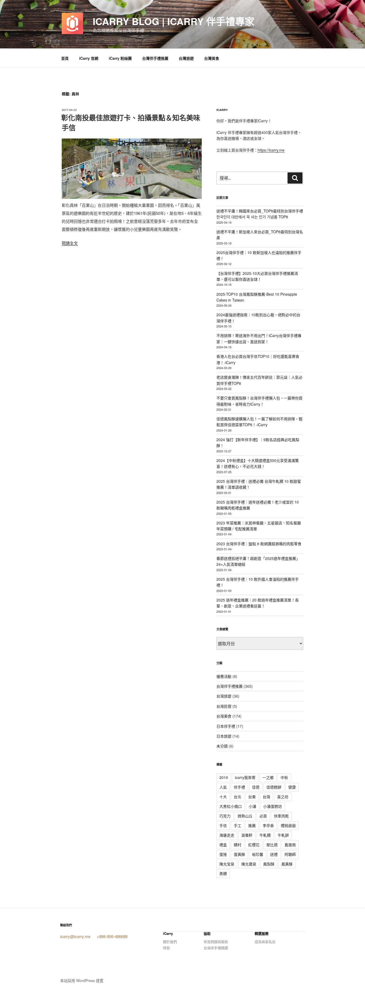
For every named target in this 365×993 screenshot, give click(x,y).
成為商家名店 (265, 941)
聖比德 (272, 844)
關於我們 (170, 941)
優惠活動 (223, 676)
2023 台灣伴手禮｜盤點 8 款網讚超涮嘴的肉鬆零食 (258, 543)
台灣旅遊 (186, 58)
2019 (223, 777)
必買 (263, 815)
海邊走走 (226, 835)
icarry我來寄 (245, 777)
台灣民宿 (223, 706)
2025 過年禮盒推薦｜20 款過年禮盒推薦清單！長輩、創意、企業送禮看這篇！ (257, 602)
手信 (223, 825)
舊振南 (290, 844)
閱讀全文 (70, 243)
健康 (292, 787)
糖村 (237, 844)
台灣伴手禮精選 (216, 947)
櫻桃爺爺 (288, 825)
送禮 (274, 854)
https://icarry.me (271, 150)
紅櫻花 (253, 844)
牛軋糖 (265, 835)
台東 (252, 796)
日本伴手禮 (225, 726)
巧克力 (225, 815)
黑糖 (223, 873)
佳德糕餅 (273, 787)
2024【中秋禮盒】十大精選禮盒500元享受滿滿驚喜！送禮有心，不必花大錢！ (257, 463)
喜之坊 (282, 796)
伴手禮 (239, 787)
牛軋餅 (283, 835)
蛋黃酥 (239, 854)
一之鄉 (268, 777)
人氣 (223, 787)
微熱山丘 (245, 815)
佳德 (255, 787)
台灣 (266, 796)
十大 (223, 796)
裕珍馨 (257, 854)
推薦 (252, 825)
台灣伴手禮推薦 (155, 58)
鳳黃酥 (287, 864)
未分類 (222, 746)
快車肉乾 (281, 815)
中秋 (284, 777)
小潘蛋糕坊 (272, 806)
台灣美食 (211, 58)
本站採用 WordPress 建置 (81, 980)
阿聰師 (290, 854)
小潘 (252, 806)
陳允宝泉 (226, 864)
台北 (237, 796)
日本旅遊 (223, 736)
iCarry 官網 (88, 58)
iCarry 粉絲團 (120, 58)
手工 (237, 825)
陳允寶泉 (248, 864)
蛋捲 (223, 854)
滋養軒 (247, 835)
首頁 (65, 58)
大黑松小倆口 (230, 806)
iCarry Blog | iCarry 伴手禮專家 (173, 21)
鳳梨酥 (268, 864)
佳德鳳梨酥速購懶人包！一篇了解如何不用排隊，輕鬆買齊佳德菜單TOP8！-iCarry (259, 421)
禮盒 (223, 844)
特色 (166, 947)
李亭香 (268, 825)
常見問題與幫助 (216, 941)
